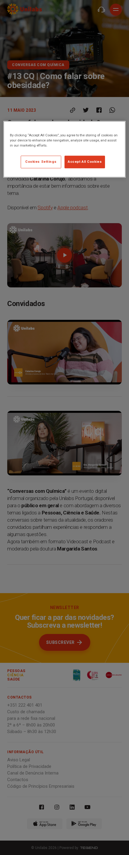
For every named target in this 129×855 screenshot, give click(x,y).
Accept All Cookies (85, 162)
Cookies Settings (40, 162)
